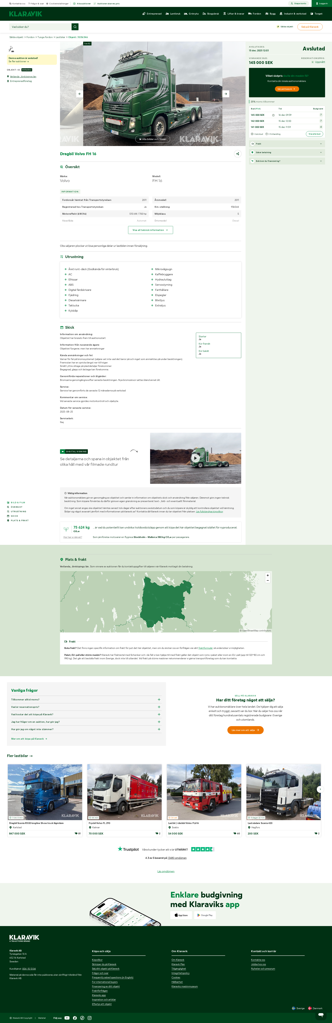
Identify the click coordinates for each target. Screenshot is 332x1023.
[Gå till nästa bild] (320, 789)
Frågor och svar (100, 973)
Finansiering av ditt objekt (106, 986)
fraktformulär (206, 648)
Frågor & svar (37, 3)
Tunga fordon (45, 37)
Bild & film (18, 502)
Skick (14, 516)
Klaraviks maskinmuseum (185, 986)
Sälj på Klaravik (285, 89)
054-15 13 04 (29, 968)
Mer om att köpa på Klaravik (27, 738)
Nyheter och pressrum (263, 968)
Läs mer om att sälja (243, 730)
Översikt (16, 507)
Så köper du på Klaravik (104, 964)
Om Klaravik (178, 959)
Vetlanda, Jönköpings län (23, 76)
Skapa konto (300, 3)
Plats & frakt (20, 520)
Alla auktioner (84, 3)
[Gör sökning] (75, 26)
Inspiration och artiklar (104, 999)
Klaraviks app (99, 995)
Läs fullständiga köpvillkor (209, 511)
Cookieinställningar (58, 3)
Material (42, 1018)
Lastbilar (60, 37)
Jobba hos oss (258, 964)
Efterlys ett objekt (102, 1004)
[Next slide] (225, 93)
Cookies (176, 977)
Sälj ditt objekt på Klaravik (105, 968)
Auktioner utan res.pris (108, 3)
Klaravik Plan (178, 964)
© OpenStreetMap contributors (255, 630)
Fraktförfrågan (100, 990)
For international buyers (105, 981)
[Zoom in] (267, 575)
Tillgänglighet (179, 968)
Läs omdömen (165, 871)
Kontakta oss (18, 3)
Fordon (30, 37)
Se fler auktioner (18, 61)
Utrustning (18, 511)
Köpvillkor (97, 959)
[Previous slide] (79, 93)
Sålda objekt (287, 26)
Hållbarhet (177, 981)
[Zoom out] (267, 580)
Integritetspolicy (181, 973)
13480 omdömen (177, 858)
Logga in (323, 3)
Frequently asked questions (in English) (112, 977)
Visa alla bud (314, 134)
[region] (166, 601)
